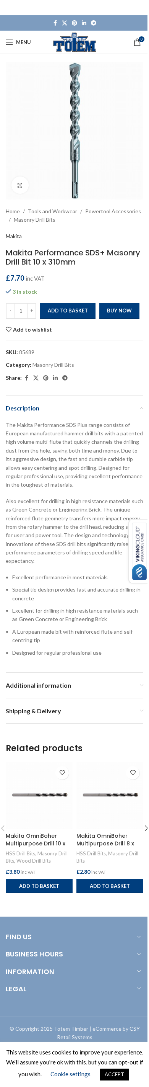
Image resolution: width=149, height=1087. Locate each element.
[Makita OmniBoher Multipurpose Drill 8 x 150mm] (109, 795)
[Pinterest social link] (74, 23)
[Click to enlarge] (20, 185)
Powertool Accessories (113, 211)
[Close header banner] (139, 7)
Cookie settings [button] (70, 1074)
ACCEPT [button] (114, 1074)
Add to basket (68, 310)
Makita (14, 236)
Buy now (119, 310)
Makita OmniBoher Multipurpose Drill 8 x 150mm (105, 843)
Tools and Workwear (52, 211)
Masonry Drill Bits (34, 219)
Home (13, 211)
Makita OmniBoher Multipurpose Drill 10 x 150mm (35, 843)
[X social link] (65, 23)
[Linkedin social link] (84, 23)
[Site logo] (74, 41)
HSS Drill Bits (20, 853)
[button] (39, 886)
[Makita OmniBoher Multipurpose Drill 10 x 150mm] (39, 795)
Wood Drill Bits (33, 861)
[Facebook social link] (55, 23)
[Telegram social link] (94, 23)
